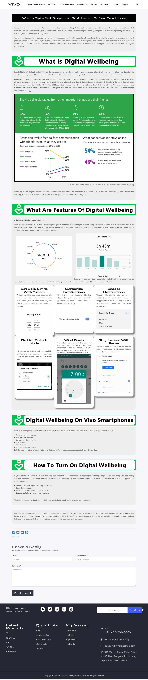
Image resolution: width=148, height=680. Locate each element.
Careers (94, 4)
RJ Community (82, 4)
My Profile (70, 644)
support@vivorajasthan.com (119, 645)
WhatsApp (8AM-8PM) (116, 639)
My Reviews (71, 639)
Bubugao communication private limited (69, 675)
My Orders (70, 635)
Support (125, 4)
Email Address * (82, 555)
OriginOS (116, 4)
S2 (7, 633)
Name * (15, 555)
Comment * (16, 566)
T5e (7, 642)
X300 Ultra (11, 651)
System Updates (43, 639)
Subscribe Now (136, 610)
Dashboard (71, 630)
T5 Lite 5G (10, 638)
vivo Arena (104, 4)
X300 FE (10, 647)
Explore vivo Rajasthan (35, 4)
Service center (42, 635)
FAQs (38, 630)
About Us (40, 648)
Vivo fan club (42, 644)
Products (51, 4)
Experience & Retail (67, 4)
